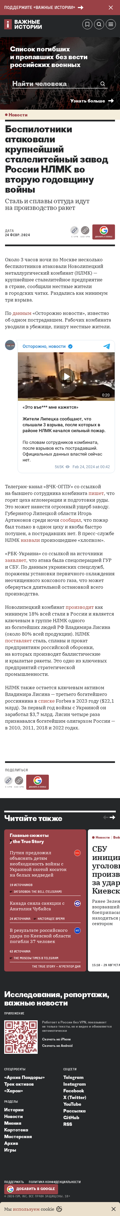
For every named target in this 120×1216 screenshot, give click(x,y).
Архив (11, 1143)
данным (22, 313)
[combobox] (57, 83)
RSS (67, 1124)
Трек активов (19, 1084)
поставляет (18, 641)
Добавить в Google (103, 237)
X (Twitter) (74, 1097)
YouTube (72, 1104)
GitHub (71, 1117)
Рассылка (74, 1111)
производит (80, 607)
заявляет (15, 560)
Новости (18, 115)
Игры (10, 1150)
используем (26, 1209)
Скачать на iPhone (56, 1039)
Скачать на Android (57, 1046)
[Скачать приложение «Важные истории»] (21, 1037)
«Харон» (13, 1090)
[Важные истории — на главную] (23, 25)
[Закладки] (87, 25)
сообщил (70, 520)
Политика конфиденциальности (55, 1182)
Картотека (16, 1130)
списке (46, 701)
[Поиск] (99, 25)
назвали (30, 540)
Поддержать (14, 1182)
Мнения (12, 1123)
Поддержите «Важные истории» (39, 7)
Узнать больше (87, 101)
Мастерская (18, 1136)
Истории (14, 1109)
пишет (96, 493)
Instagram (74, 1084)
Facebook (73, 1090)
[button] (111, 25)
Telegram (73, 1077)
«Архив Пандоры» (24, 1077)
